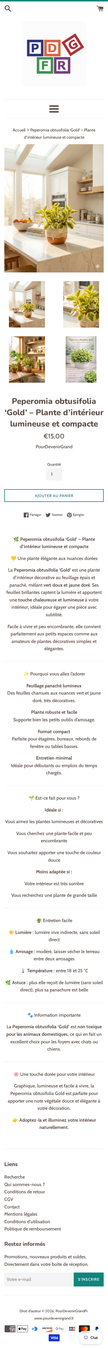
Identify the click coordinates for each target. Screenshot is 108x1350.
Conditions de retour (24, 1191)
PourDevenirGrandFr (72, 1311)
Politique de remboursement (32, 1229)
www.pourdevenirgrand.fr (54, 1318)
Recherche (14, 1177)
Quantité (54, 464)
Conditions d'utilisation (27, 1221)
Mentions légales (20, 1214)
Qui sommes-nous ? (24, 1184)
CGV (8, 1199)
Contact (12, 1207)
